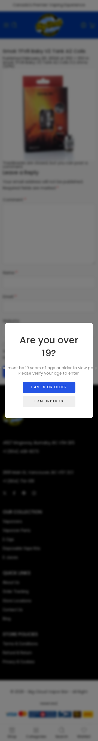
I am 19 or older (49, 387)
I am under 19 (49, 401)
